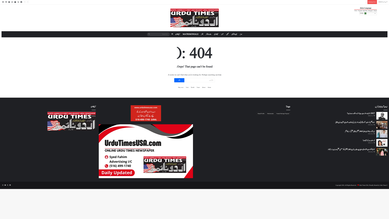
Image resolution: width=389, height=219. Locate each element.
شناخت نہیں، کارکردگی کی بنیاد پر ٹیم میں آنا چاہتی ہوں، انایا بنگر (357, 2)
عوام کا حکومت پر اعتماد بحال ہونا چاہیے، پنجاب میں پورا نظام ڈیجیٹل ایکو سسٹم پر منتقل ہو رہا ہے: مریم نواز (351, 149)
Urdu (362, 13)
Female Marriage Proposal (282, 113)
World (192, 87)
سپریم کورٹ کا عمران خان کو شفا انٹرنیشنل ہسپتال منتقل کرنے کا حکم (360, 131)
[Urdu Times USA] (194, 18)
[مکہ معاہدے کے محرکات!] (381, 143)
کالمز (202, 34)
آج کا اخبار (177, 34)
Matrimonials (270, 113)
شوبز (222, 34)
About (203, 87)
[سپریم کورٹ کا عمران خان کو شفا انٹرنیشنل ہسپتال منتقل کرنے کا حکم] (381, 134)
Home (209, 87)
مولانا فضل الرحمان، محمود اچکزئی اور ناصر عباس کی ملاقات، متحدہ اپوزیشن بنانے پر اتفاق (355, 122)
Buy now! (180, 87)
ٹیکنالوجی (216, 34)
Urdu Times (383, 185)
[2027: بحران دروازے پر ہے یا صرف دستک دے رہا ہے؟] (381, 116)
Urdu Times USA (363, 185)
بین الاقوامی (234, 34)
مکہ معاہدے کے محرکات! (369, 140)
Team (198, 87)
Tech (187, 87)
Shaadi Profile (261, 113)
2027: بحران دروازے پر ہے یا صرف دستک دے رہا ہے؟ (361, 113)
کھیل (227, 34)
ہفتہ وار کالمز (208, 34)
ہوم (241, 34)
